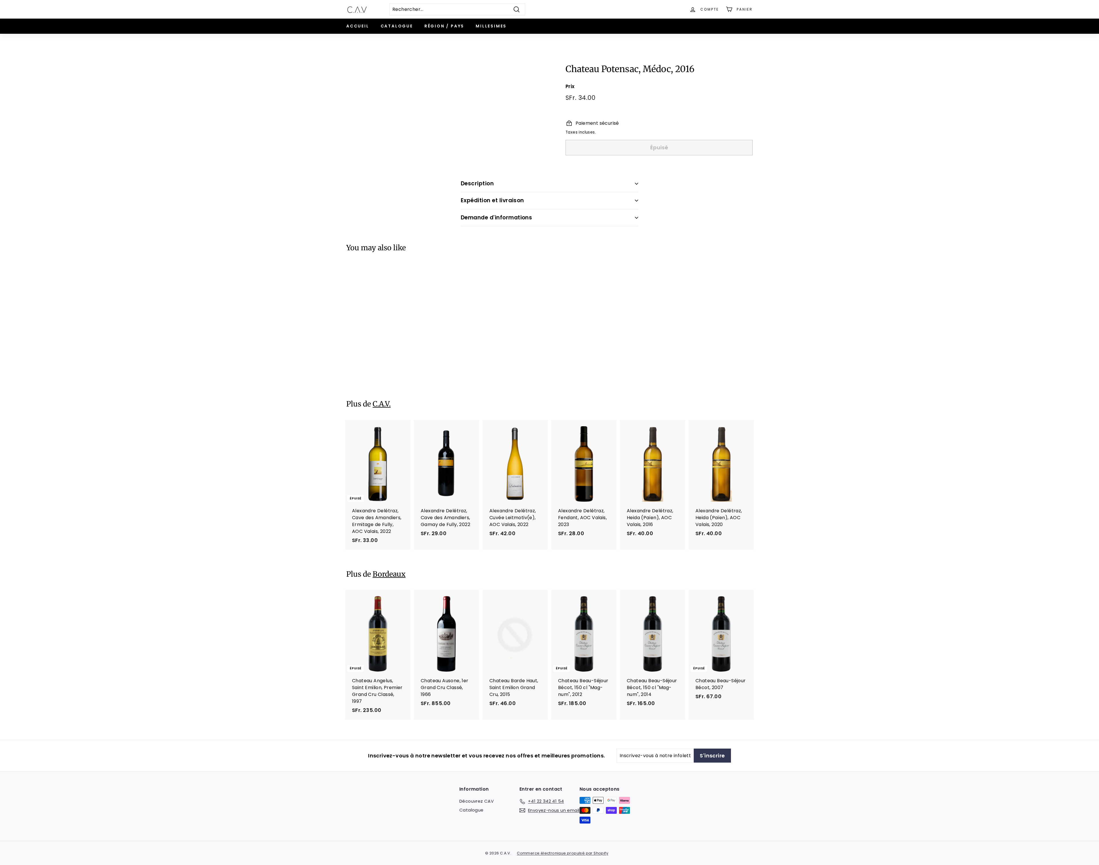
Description (477, 183)
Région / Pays (444, 26)
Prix (570, 86)
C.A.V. (382, 403)
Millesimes (491, 26)
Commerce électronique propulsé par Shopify (562, 853)
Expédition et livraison (492, 200)
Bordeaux (389, 574)
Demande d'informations (496, 217)
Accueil (357, 26)
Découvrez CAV (476, 801)
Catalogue (397, 26)
